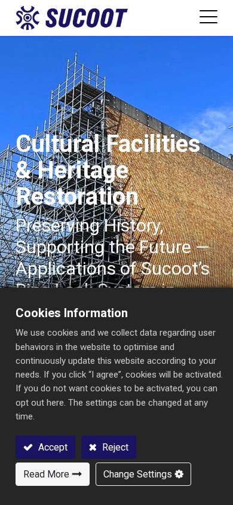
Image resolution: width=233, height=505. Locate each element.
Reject (114, 447)
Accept (52, 447)
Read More (46, 474)
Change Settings (137, 474)
